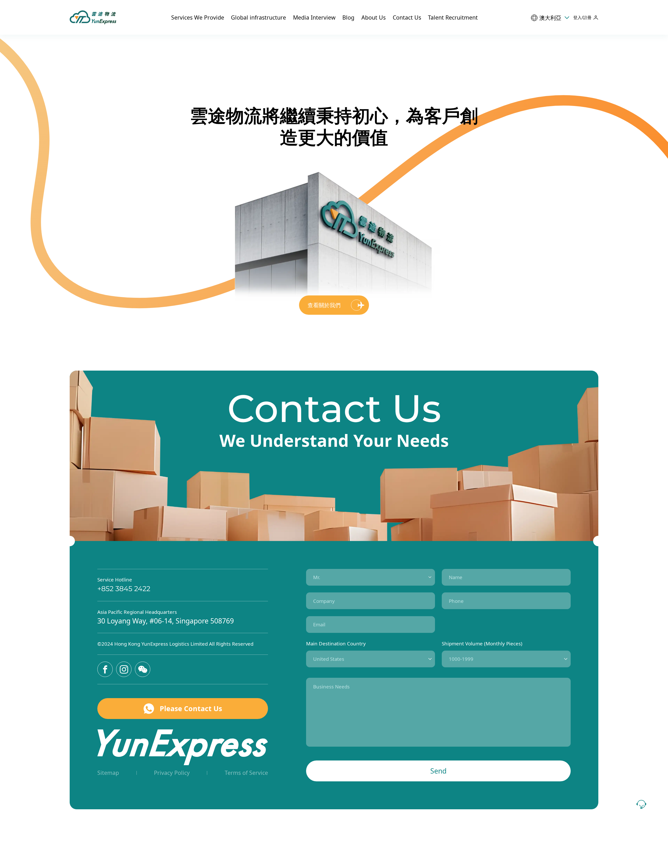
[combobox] (370, 577)
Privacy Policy (172, 772)
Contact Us (407, 17)
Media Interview (314, 17)
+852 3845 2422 (123, 588)
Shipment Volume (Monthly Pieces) (482, 643)
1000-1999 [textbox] (461, 659)
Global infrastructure (258, 17)
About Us (373, 17)
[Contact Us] (641, 804)
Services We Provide (197, 17)
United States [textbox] (328, 659)
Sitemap (108, 772)
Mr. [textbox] (316, 577)
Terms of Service (246, 772)
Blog (348, 17)
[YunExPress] (94, 17)
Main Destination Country (336, 643)
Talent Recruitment (453, 17)
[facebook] (105, 669)
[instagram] (124, 669)
